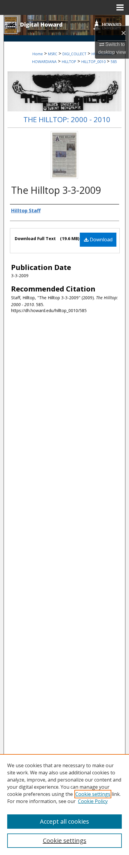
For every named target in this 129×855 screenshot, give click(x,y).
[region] (64, 804)
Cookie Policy (93, 801)
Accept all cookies (64, 821)
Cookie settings (92, 794)
